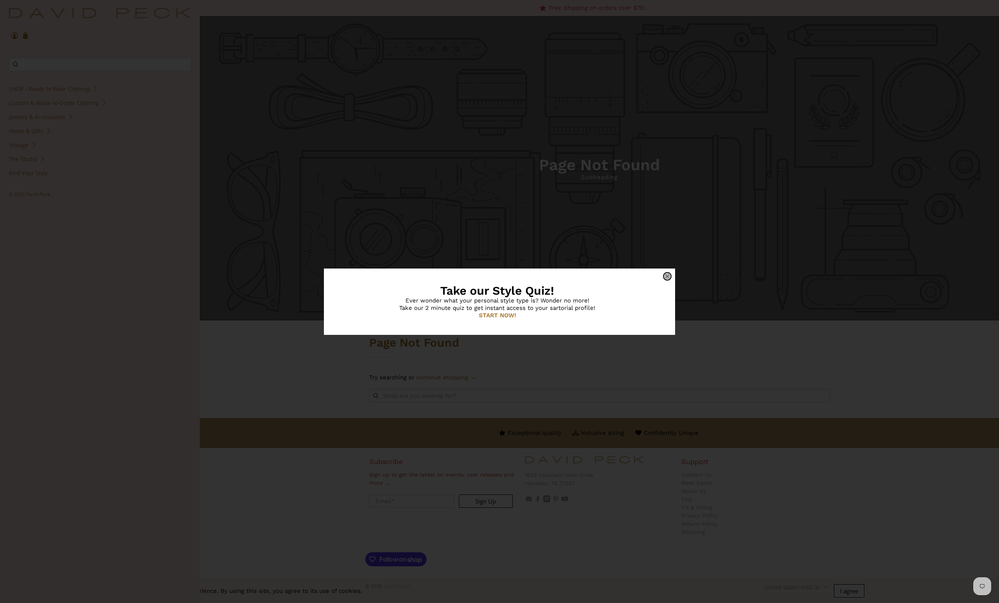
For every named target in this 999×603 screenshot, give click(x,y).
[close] (667, 276)
